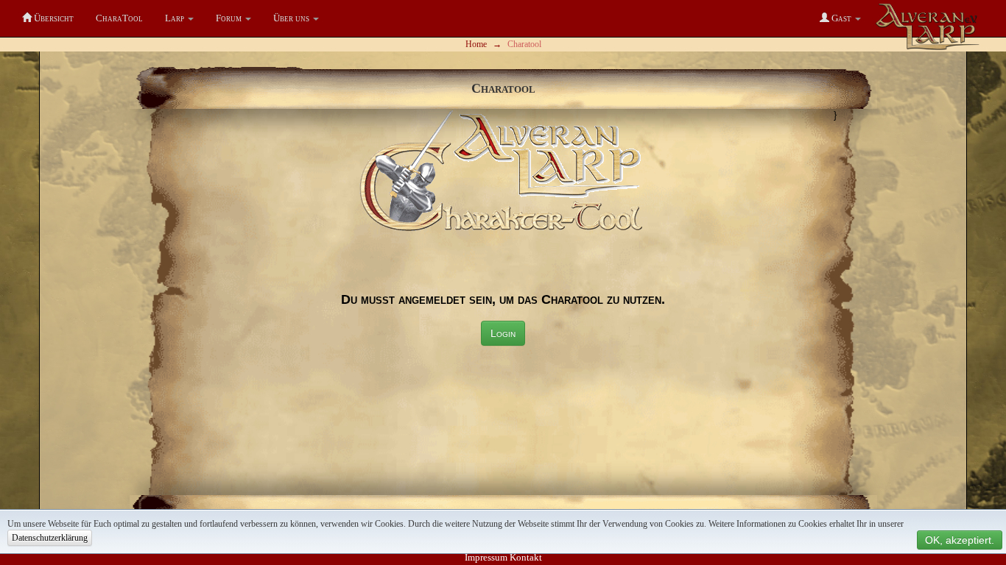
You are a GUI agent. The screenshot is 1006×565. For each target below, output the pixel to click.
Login (503, 333)
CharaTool (119, 18)
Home (476, 44)
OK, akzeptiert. (959, 540)
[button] (179, 18)
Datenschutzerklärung (50, 538)
